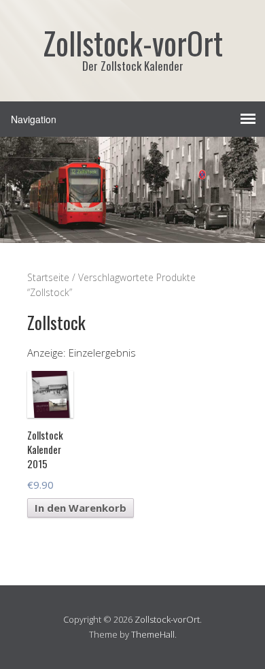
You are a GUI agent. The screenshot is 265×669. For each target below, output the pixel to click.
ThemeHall (153, 634)
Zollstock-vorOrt (167, 619)
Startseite (48, 277)
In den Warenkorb (80, 508)
